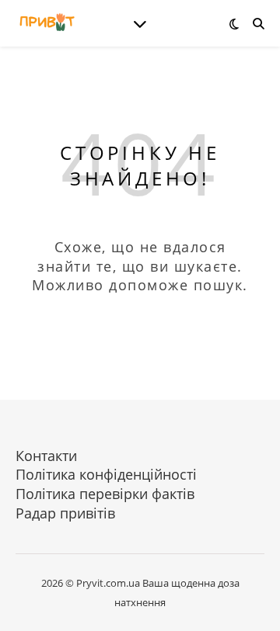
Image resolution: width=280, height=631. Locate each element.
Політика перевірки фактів (105, 493)
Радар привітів (65, 513)
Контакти (46, 455)
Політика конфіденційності (106, 474)
